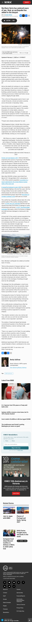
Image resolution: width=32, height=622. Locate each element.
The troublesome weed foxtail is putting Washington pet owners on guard (13, 425)
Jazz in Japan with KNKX (8, 517)
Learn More (16, 493)
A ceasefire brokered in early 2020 (11, 187)
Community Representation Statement (20, 600)
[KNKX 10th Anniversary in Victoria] (16, 467)
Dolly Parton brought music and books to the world (22, 533)
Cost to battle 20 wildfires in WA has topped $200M (16, 419)
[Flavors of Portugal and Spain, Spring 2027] (23, 510)
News (13, 440)
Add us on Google (23, 52)
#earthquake (11, 140)
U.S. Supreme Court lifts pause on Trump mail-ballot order (15, 406)
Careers (19, 589)
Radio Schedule (7, 602)
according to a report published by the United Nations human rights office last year (15, 182)
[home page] (8, 2)
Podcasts (5, 609)
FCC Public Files (20, 611)
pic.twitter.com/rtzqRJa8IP (16, 149)
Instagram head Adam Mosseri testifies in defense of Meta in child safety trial (8, 544)
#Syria (7, 138)
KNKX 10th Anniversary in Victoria (16, 482)
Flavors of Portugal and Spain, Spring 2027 (21, 519)
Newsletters (6, 612)
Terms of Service (21, 604)
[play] (2, 620)
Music (7, 440)
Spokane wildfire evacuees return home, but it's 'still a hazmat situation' (15, 413)
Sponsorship (20, 592)
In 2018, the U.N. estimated (12, 203)
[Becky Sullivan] (5, 362)
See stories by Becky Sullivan (18, 367)
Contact (5, 592)
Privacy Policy (20, 450)
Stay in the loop (16, 447)
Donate (27, 2)
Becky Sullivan (9, 15)
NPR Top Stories (8, 373)
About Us (5, 589)
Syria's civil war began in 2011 (10, 158)
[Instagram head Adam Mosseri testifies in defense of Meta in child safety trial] (9, 533)
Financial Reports (21, 596)
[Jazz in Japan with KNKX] (9, 510)
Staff (4, 596)
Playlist (5, 605)
